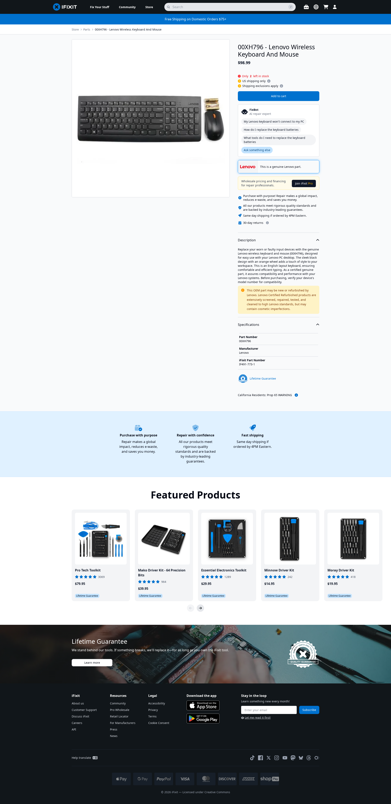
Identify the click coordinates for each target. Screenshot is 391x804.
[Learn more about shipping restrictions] (268, 81)
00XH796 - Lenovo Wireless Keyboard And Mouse (128, 29)
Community (118, 703)
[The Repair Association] (316, 757)
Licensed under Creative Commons (206, 792)
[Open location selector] (316, 7)
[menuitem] (99, 7)
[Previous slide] (190, 608)
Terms (152, 716)
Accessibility (156, 703)
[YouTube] (284, 757)
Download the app (201, 695)
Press (113, 729)
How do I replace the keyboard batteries (271, 130)
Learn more (92, 663)
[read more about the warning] (296, 395)
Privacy (153, 710)
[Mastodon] (293, 757)
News (114, 736)
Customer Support (84, 710)
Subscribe (309, 710)
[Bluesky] (301, 758)
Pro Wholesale (119, 710)
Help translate (81, 758)
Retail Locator (119, 716)
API (74, 729)
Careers (77, 723)
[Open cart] (326, 7)
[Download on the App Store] (203, 705)
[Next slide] (200, 608)
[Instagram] (276, 757)
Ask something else (257, 150)
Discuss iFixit (80, 716)
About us (78, 703)
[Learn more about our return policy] (267, 223)
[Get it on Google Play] (203, 718)
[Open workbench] (306, 7)
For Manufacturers (122, 723)
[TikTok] (252, 757)
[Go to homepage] (66, 7)
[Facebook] (260, 757)
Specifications (248, 324)
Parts (86, 29)
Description (247, 240)
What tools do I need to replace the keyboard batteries (274, 140)
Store (75, 29)
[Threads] (308, 757)
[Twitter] (268, 757)
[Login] (335, 7)
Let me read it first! (258, 717)
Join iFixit (304, 183)
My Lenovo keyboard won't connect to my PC (274, 121)
